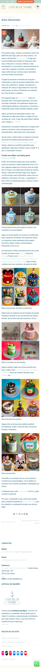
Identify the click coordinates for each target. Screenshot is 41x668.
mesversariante (28, 501)
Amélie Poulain (31, 370)
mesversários (23, 98)
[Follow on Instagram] (7, 1)
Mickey (4, 256)
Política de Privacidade (10, 638)
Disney (22, 253)
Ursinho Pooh (21, 259)
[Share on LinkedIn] (27, 514)
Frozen (20, 256)
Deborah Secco (7, 142)
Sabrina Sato (32, 142)
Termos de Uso (7, 646)
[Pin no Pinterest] (24, 514)
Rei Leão (27, 256)
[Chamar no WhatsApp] (12, 1)
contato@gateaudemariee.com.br (14, 560)
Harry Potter (20, 370)
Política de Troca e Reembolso (13, 642)
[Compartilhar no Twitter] (19, 514)
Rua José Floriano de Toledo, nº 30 (15, 568)
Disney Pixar (31, 259)
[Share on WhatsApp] (14, 514)
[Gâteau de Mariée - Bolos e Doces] (20, 6)
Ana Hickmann (19, 142)
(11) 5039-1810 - (17, 552)
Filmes (8, 17)
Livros (13, 17)
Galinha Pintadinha (9, 261)
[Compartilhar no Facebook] (16, 514)
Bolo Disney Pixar (8, 522)
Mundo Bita (21, 261)
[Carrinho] (37, 7)
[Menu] (3, 7)
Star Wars (5, 372)
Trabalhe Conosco (8, 659)
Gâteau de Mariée (24, 25)
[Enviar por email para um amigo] (22, 514)
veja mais (5, 624)
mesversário (21, 58)
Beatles (4, 375)
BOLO (17, 122)
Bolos (4, 17)
